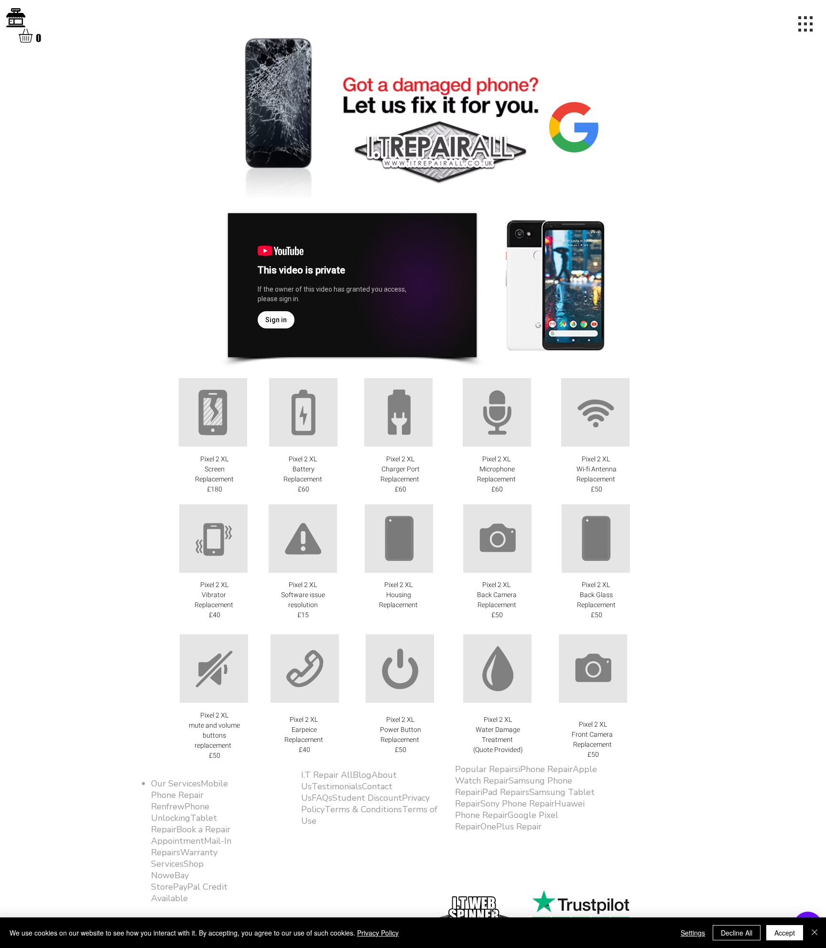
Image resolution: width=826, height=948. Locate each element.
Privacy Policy (378, 932)
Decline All (736, 932)
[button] (34, 36)
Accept (784, 932)
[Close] (814, 932)
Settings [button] (693, 932)
